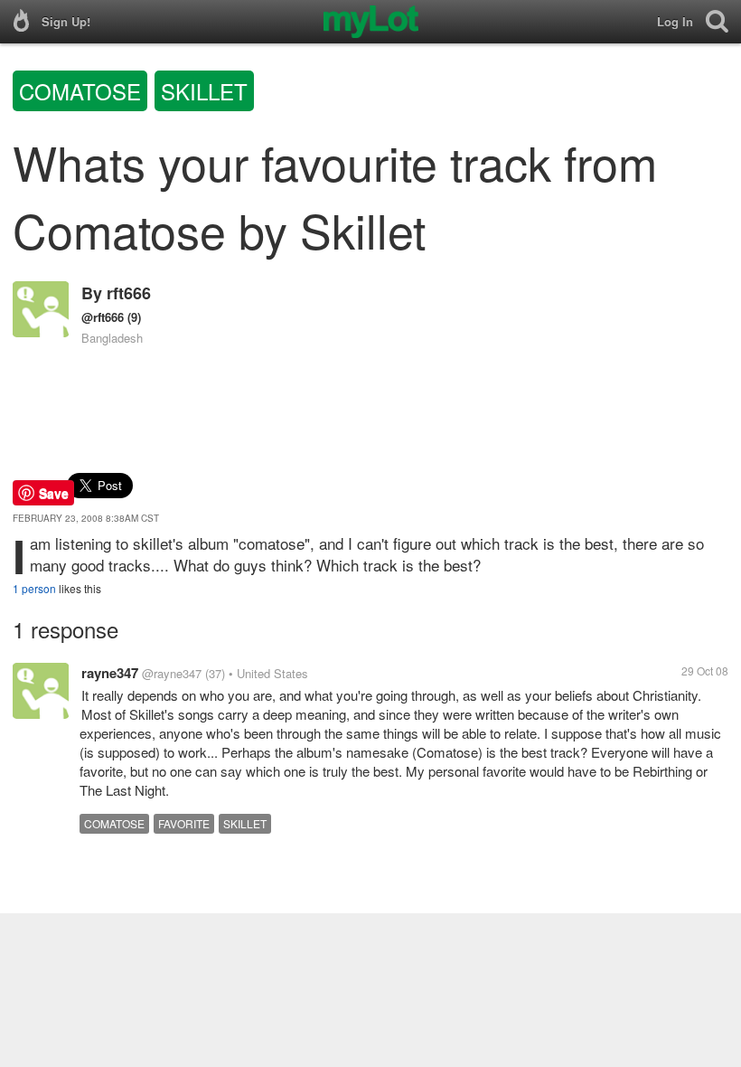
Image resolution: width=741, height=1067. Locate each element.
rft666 (129, 293)
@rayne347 (172, 673)
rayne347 (109, 673)
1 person (34, 588)
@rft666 (102, 317)
